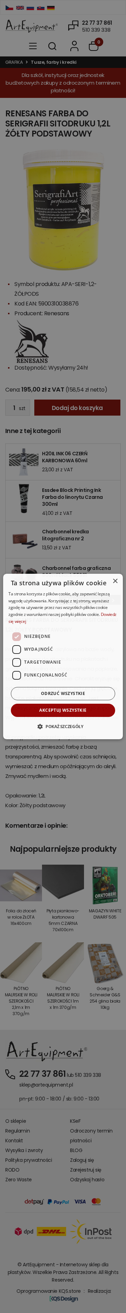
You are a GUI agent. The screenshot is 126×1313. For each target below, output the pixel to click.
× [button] (115, 581)
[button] (63, 726)
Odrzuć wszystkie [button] (63, 693)
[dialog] (63, 657)
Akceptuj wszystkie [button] (62, 710)
